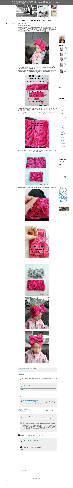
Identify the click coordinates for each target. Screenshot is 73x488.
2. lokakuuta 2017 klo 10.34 (29, 422)
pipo (64, 188)
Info (28, 20)
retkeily (64, 193)
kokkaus (65, 170)
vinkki (60, 200)
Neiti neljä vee (63, 127)
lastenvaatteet (62, 175)
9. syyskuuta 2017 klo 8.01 (25, 392)
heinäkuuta (62, 139)
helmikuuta (62, 146)
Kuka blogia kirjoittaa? (36, 20)
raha (59, 190)
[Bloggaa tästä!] (32, 368)
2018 (60, 113)
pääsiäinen (64, 189)
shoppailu (60, 194)
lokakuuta (62, 119)
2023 (60, 106)
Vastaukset (22, 398)
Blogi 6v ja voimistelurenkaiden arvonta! (65, 71)
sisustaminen (61, 195)
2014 (60, 152)
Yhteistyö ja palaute (47, 20)
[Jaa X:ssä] (33, 368)
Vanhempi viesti (54, 466)
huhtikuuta (62, 143)
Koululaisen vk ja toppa (63, 132)
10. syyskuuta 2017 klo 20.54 (34, 385)
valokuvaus (61, 198)
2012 (60, 155)
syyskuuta (62, 120)
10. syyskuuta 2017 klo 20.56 (34, 400)
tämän (46, 31)
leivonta (63, 176)
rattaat (64, 192)
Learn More (56, 2)
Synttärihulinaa (63, 128)
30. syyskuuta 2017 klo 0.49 (26, 409)
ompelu (65, 187)
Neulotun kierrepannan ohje (65, 53)
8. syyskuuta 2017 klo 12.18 (27, 377)
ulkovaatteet (60, 197)
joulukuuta (62, 116)
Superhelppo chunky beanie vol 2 (65, 48)
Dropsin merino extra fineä (29, 66)
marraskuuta (63, 117)
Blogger (39, 478)
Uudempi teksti (20, 466)
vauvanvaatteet (63, 199)
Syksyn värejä (62, 121)
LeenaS (21, 409)
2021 (60, 109)
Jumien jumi (62, 130)
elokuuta (62, 137)
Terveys (64, 196)
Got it (60, 2)
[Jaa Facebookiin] (34, 368)
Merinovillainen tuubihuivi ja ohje (63, 126)
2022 (60, 107)
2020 (60, 110)
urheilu (66, 197)
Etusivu (23, 20)
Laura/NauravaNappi (26, 385)
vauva (66, 198)
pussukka (60, 189)
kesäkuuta (62, 140)
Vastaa (22, 389)
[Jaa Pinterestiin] (35, 368)
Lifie (60, 177)
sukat (59, 196)
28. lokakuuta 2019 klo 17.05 (34, 440)
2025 (60, 104)
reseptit (60, 193)
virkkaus (64, 200)
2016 (60, 149)
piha (62, 188)
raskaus (60, 192)
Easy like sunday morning (63, 123)
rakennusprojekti (62, 191)
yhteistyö (60, 201)
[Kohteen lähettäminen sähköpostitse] (31, 368)
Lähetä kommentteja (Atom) (23, 470)
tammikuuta (62, 147)
